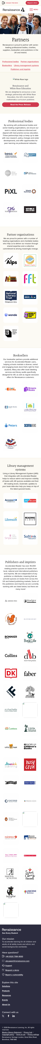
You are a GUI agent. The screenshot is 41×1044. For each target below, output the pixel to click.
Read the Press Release (20, 104)
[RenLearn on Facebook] (8, 1016)
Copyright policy (8, 1034)
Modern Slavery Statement (12, 1032)
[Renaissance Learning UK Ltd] (20, 929)
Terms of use (20, 1034)
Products (6, 991)
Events (5, 1000)
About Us (6, 1004)
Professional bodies (10, 61)
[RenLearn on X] (3, 1016)
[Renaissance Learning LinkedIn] (13, 1016)
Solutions (6, 986)
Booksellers (7, 65)
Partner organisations (30, 61)
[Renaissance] (14, 9)
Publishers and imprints (20, 69)
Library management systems (26, 65)
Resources (6, 995)
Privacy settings (33, 1034)
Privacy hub (28, 1032)
